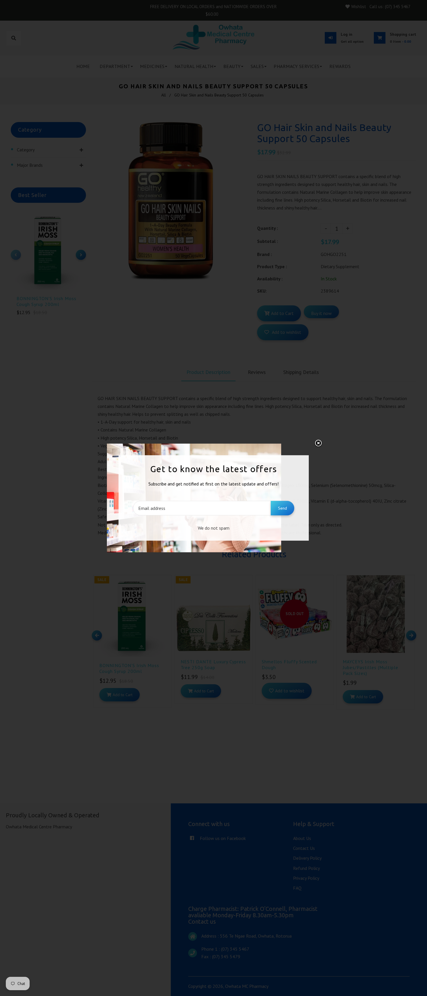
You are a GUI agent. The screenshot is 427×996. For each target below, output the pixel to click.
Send (282, 508)
